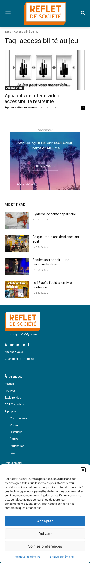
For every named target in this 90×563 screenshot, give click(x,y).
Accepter (45, 521)
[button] (83, 470)
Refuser (45, 533)
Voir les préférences (45, 546)
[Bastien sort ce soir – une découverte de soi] (17, 266)
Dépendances (14, 87)
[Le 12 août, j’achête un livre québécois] (17, 289)
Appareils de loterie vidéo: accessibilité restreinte (32, 98)
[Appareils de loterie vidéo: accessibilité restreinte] (45, 70)
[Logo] (45, 13)
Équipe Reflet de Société (21, 107)
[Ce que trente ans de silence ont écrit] (17, 243)
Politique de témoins (27, 556)
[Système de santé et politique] (17, 220)
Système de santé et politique (54, 214)
